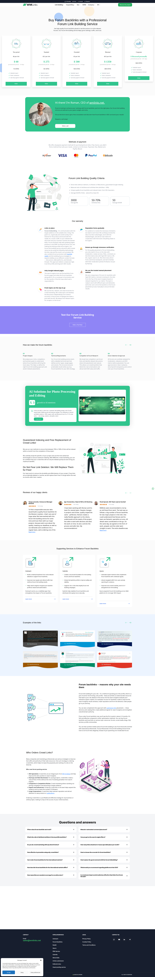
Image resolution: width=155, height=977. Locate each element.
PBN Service (56, 951)
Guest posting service (59, 967)
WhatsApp (68, 1)
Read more (32, 532)
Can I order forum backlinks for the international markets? (45, 860)
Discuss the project (125, 4)
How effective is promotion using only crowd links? (43, 852)
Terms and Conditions (89, 945)
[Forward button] (130, 345)
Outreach (55, 939)
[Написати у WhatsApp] (153, 489)
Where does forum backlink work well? (39, 829)
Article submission (58, 961)
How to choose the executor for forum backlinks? (95, 852)
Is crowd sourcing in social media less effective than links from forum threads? (101, 875)
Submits (55, 954)
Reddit (54, 945)
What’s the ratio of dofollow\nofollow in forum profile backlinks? (47, 837)
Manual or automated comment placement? (93, 829)
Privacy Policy (86, 939)
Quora (54, 948)
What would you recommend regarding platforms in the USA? (99, 867)
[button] (41, 960)
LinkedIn (81, 1)
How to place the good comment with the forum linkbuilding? (99, 860)
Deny (22, 972)
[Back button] (126, 345)
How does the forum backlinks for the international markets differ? (47, 867)
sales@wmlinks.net (32, 940)
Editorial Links (57, 964)
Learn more (38, 419)
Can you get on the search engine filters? (92, 837)
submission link (111, 708)
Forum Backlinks (57, 942)
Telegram (88, 1)
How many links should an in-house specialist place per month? (99, 844)
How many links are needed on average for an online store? (45, 875)
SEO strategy (66, 774)
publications (50, 793)
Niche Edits (56, 958)
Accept (9, 972)
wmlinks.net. (97, 102)
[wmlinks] (30, 4)
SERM (84, 5)
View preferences (35, 972)
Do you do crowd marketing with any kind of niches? (43, 844)
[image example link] (40, 639)
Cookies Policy (86, 942)
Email (75, 1)
